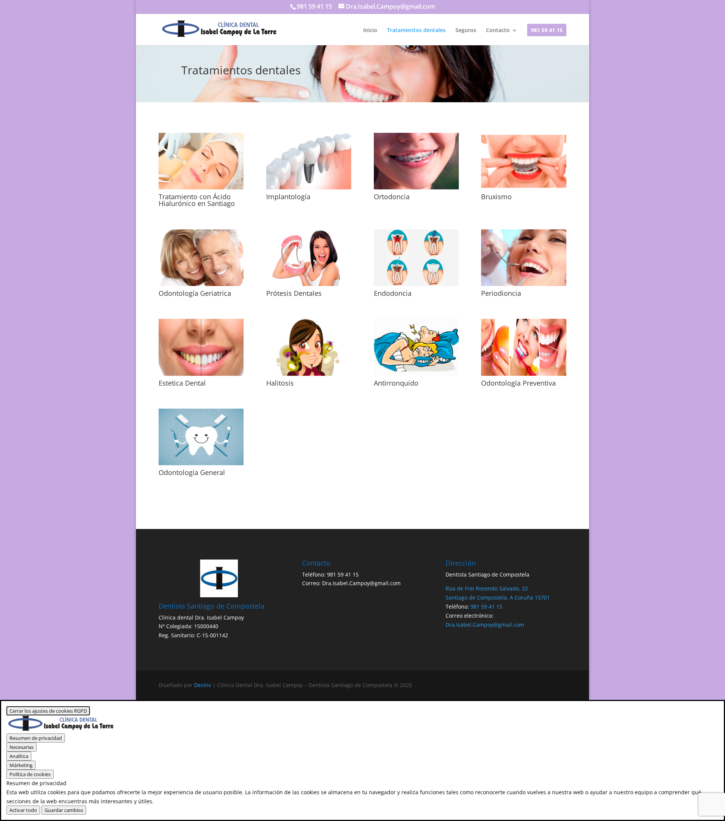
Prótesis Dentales (294, 293)
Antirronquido (396, 382)
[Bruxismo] (523, 161)
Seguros (465, 31)
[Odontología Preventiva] (523, 347)
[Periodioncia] (523, 257)
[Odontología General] (201, 437)
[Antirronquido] (416, 347)
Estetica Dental (182, 382)
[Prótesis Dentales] (308, 257)
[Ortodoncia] (416, 161)
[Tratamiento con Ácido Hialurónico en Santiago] (201, 161)
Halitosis (280, 382)
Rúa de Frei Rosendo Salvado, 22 (487, 588)
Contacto (498, 31)
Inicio (370, 31)
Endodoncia (393, 293)
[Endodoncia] (416, 257)
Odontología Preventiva (518, 382)
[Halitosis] (308, 347)
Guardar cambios (64, 810)
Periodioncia (501, 293)
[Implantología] (308, 161)
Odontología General (192, 472)
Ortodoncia (392, 196)
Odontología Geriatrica (195, 293)
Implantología (288, 196)
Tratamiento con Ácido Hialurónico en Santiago (197, 200)
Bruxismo (496, 196)
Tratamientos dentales (416, 31)
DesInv (202, 685)
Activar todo (23, 810)
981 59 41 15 (547, 31)
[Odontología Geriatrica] (201, 257)
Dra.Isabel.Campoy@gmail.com (361, 583)
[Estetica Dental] (201, 347)
